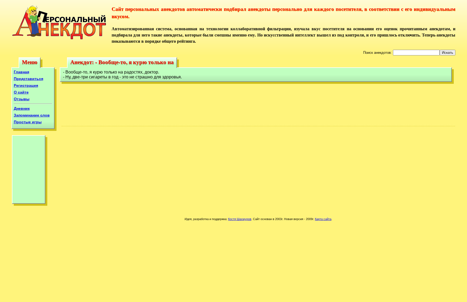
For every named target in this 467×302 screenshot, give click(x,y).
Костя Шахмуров (239, 219)
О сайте (21, 92)
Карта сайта (323, 219)
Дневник (22, 108)
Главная (21, 72)
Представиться (28, 79)
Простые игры (28, 122)
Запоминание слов (32, 115)
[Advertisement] (28, 170)
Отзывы (21, 99)
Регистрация (26, 85)
